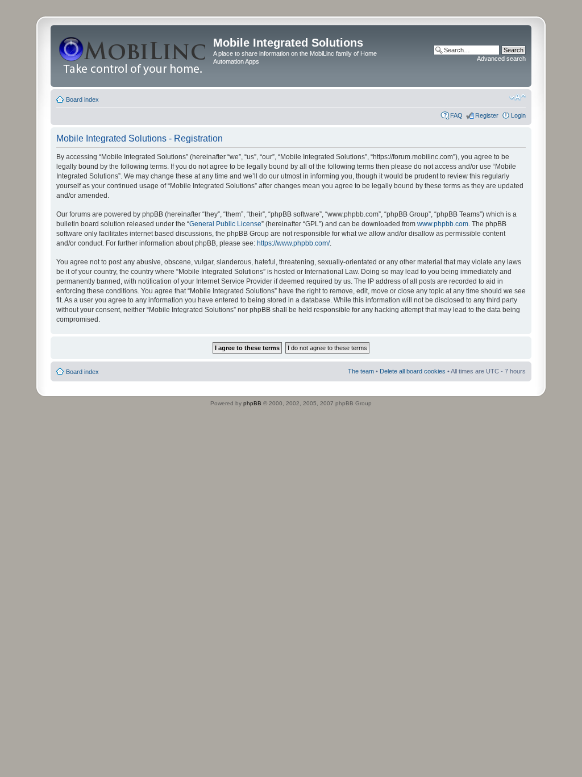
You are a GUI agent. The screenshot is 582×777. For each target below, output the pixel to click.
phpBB (252, 403)
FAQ (456, 115)
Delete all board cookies (413, 371)
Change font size (517, 97)
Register (486, 115)
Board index (82, 99)
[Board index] (133, 56)
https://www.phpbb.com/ (293, 243)
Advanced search (501, 58)
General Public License (225, 224)
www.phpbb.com (442, 224)
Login (518, 115)
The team (361, 371)
